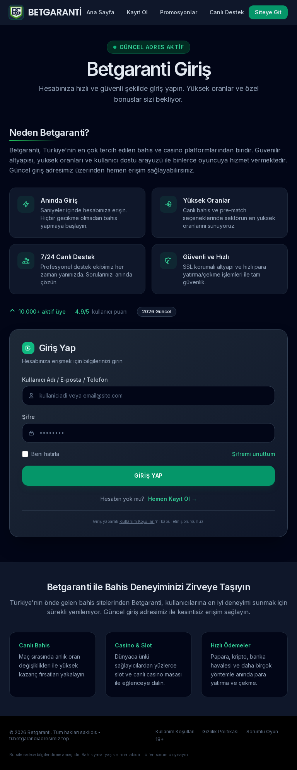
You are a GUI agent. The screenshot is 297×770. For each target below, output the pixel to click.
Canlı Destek (227, 12)
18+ (159, 739)
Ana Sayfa (100, 12)
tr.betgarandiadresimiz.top (39, 738)
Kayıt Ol (137, 12)
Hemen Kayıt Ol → (172, 498)
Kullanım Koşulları (137, 521)
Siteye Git (268, 12)
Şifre (28, 416)
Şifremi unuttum (253, 454)
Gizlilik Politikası (220, 731)
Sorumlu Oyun (262, 731)
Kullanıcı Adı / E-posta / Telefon (65, 379)
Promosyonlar (178, 12)
